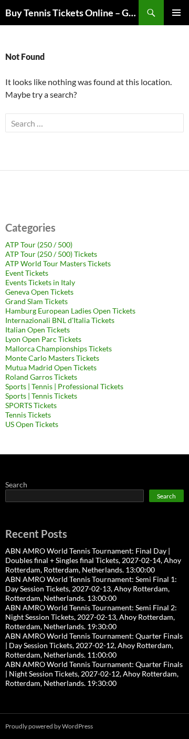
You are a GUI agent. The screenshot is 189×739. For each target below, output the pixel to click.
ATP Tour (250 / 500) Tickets (51, 253)
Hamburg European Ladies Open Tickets (70, 310)
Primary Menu (176, 12)
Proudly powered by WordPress (49, 726)
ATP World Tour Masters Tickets (58, 263)
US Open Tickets (31, 424)
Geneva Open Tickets (39, 291)
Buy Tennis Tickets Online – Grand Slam (72, 12)
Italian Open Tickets (37, 329)
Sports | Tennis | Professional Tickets (64, 386)
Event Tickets (26, 272)
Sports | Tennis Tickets (41, 395)
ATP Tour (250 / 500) (38, 244)
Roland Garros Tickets (41, 376)
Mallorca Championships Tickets (58, 348)
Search (16, 484)
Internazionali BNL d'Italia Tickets (59, 320)
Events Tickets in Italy (40, 282)
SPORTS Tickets (31, 405)
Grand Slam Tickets (36, 301)
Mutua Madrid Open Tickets (51, 367)
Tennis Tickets (28, 414)
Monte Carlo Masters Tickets (52, 357)
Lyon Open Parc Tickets (43, 339)
